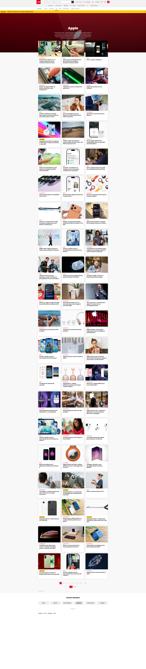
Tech (56, 8)
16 (85, 583)
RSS (55, 613)
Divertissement (66, 8)
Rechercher (72, 2)
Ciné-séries (51, 8)
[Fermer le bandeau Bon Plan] (145, 11)
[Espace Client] (108, 2)
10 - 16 (75, 586)
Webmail (105, 2)
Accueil (45, 8)
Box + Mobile (73, 5)
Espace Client (108, 2)
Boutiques (97, 2)
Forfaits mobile (58, 5)
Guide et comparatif (75, 8)
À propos (50, 613)
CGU (45, 613)
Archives (40, 613)
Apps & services (79, 2)
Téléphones (66, 5)
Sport (60, 8)
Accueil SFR (38, 2)
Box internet (50, 5)
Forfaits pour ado (94, 5)
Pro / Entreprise (87, 2)
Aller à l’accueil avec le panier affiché (102, 2)
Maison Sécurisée (81, 5)
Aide (93, 2)
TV (87, 5)
